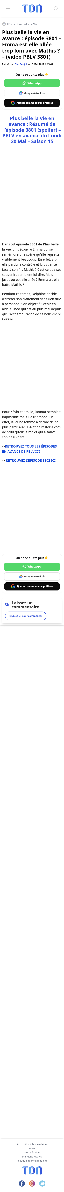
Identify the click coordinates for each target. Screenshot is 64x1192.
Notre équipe (32, 1152)
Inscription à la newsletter (32, 1144)
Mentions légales (32, 1156)
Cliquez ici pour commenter (25, 616)
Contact (32, 1148)
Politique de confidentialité (32, 1160)
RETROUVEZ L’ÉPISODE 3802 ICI (30, 460)
